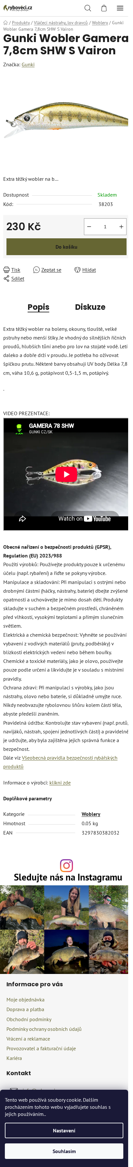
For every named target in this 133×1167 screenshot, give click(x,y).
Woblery (91, 814)
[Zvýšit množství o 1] (121, 227)
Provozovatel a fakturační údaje (41, 1048)
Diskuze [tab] (90, 307)
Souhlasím (64, 1151)
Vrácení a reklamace (28, 1038)
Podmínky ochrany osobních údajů (44, 1029)
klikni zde (60, 782)
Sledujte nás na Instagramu (68, 877)
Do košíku (66, 246)
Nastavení (64, 1130)
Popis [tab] (38, 307)
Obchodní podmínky (28, 1019)
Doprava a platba (25, 1009)
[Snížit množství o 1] (89, 227)
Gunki (28, 64)
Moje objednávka (25, 999)
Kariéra (14, 1058)
